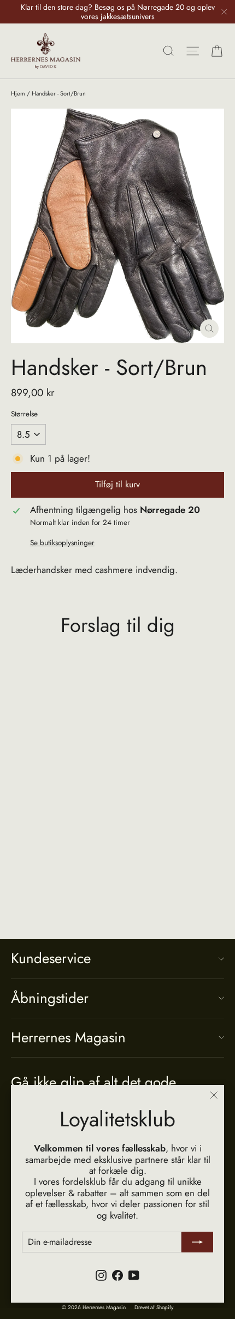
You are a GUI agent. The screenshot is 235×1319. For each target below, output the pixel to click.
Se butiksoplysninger (62, 542)
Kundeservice (51, 958)
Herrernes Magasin (68, 1037)
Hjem (18, 93)
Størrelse (24, 413)
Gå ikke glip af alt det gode (93, 1081)
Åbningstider (50, 998)
